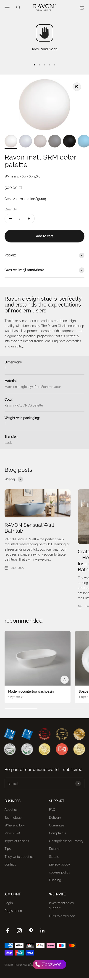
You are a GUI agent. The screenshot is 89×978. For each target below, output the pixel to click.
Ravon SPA (12, 833)
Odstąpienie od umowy (66, 841)
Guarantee (56, 825)
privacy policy (59, 864)
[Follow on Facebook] (8, 931)
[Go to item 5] (69, 142)
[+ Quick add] (64, 680)
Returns (54, 849)
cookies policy (59, 872)
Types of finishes (17, 841)
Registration (13, 911)
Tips (8, 849)
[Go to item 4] (54, 142)
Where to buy (15, 825)
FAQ (52, 809)
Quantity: (11, 209)
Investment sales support (61, 905)
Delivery (55, 817)
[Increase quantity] (28, 218)
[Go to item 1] (11, 142)
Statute (54, 856)
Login (9, 903)
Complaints (57, 833)
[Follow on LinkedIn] (42, 931)
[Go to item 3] (40, 142)
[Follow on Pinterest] (31, 931)
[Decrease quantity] (10, 218)
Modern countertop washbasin (31, 691)
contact (10, 864)
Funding (55, 880)
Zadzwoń (51, 964)
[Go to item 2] (25, 142)
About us (11, 809)
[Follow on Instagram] (19, 931)
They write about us (19, 856)
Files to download (62, 916)
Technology (13, 817)
